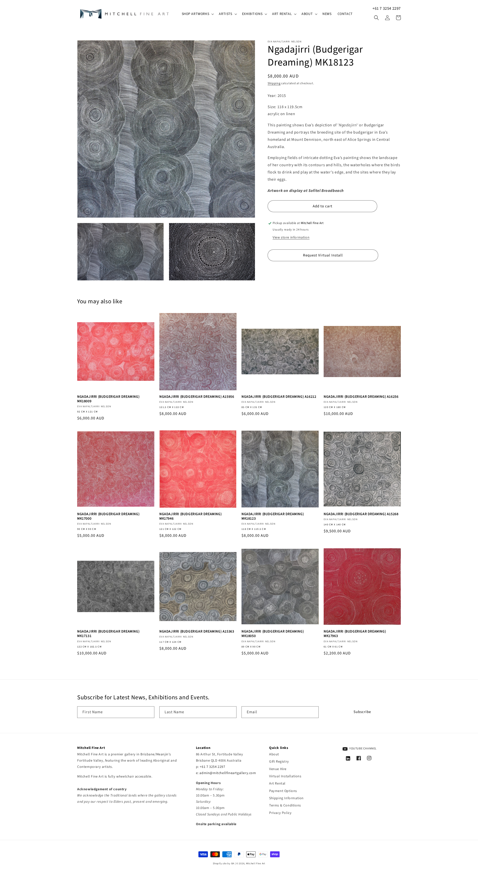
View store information (291, 237)
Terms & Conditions (285, 805)
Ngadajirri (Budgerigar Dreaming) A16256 (361, 397)
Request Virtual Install (323, 255)
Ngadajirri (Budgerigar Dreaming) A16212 (278, 397)
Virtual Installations (285, 776)
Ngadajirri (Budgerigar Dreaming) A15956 (196, 397)
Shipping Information (286, 798)
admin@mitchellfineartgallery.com (227, 773)
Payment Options (283, 791)
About (274, 754)
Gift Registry (279, 761)
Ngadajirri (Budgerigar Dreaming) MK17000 (108, 516)
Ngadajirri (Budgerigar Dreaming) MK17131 (108, 633)
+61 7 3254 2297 (386, 8)
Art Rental (277, 783)
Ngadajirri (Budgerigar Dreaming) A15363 (196, 631)
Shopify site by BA (223, 863)
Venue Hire (278, 769)
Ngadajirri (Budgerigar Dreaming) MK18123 (272, 516)
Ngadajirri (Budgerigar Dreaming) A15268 (361, 514)
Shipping (274, 83)
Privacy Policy (280, 812)
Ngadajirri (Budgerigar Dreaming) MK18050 (272, 633)
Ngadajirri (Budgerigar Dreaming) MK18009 (108, 399)
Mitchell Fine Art (255, 863)
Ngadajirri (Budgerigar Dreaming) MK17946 (190, 516)
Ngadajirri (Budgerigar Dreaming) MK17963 (355, 633)
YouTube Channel (363, 748)
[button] (197, 14)
